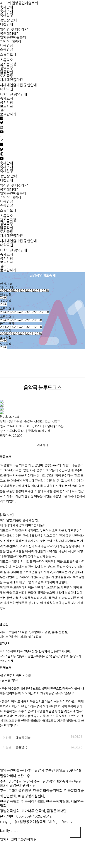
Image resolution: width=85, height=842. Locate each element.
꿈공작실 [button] (5, 337)
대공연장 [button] (5, 294)
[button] (6, 416)
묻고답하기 (8, 114)
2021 (38, 290)
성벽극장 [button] (5, 330)
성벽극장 (6, 68)
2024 (17, 290)
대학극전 (6, 89)
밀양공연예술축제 (13, 38)
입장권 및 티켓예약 (14, 30)
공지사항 (6, 102)
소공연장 (6, 49)
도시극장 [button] (5, 344)
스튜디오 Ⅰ (8, 55)
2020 (45, 290)
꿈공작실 (6, 72)
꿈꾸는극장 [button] (7, 323)
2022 (31, 290)
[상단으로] (75, 832)
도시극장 (6, 76)
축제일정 (6, 15)
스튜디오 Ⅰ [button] (7, 308)
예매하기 (42, 445)
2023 (24, 290)
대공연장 (6, 45)
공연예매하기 (10, 34)
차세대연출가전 (11, 80)
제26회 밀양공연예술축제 (19, 3)
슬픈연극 (21, 747)
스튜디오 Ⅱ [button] (7, 316)
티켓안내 (6, 24)
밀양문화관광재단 (24, 840)
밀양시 (5, 840)
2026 (3, 290)
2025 (10, 290)
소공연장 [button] (5, 300)
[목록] (80, 369)
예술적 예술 (23, 737)
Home (7, 283)
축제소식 (6, 98)
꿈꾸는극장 (8, 64)
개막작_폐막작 (10, 41)
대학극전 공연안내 (13, 94)
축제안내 (6, 7)
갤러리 (5, 110)
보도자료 (6, 106)
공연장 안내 (8, 20)
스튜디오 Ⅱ (8, 60)
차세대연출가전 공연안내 (18, 85)
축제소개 (6, 11)
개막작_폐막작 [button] (9, 287)
